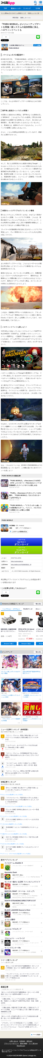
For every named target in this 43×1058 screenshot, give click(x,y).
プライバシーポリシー (11, 1043)
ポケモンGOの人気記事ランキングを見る (13, 843)
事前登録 (15, 17)
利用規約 (22, 1041)
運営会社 (29, 1041)
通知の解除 (23, 1043)
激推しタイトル (25, 17)
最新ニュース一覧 (33, 13)
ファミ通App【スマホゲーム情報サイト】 (13, 13)
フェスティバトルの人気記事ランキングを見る (14, 816)
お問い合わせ (13, 1041)
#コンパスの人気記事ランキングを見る (12, 794)
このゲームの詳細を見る (19, 531)
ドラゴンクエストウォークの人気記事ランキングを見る (17, 806)
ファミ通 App (8, 3)
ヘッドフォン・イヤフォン (11, 609)
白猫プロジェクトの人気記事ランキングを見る (14, 834)
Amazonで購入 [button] (9, 643)
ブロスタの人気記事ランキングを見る (12, 824)
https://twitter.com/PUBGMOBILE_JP (21, 564)
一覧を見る (38, 604)
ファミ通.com (33, 1043)
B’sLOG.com (21, 1046)
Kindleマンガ (27, 609)
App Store (21, 542)
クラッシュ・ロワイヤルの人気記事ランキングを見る (16, 853)
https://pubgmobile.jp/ (17, 561)
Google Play (21, 550)
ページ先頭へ (37, 1035)
